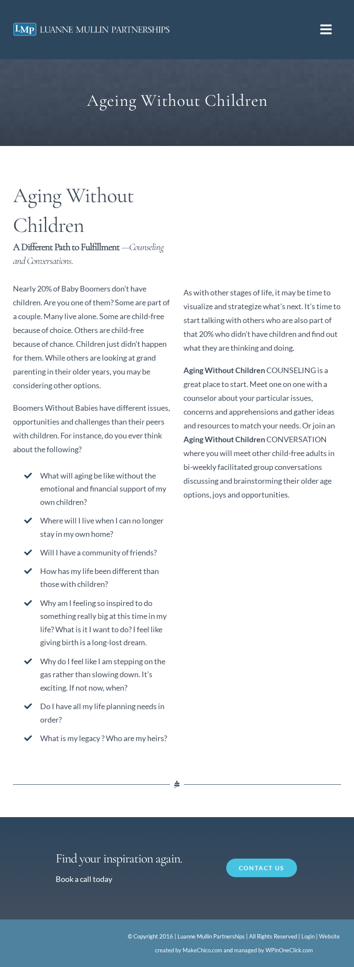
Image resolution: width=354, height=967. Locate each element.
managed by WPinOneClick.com (273, 950)
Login (308, 936)
